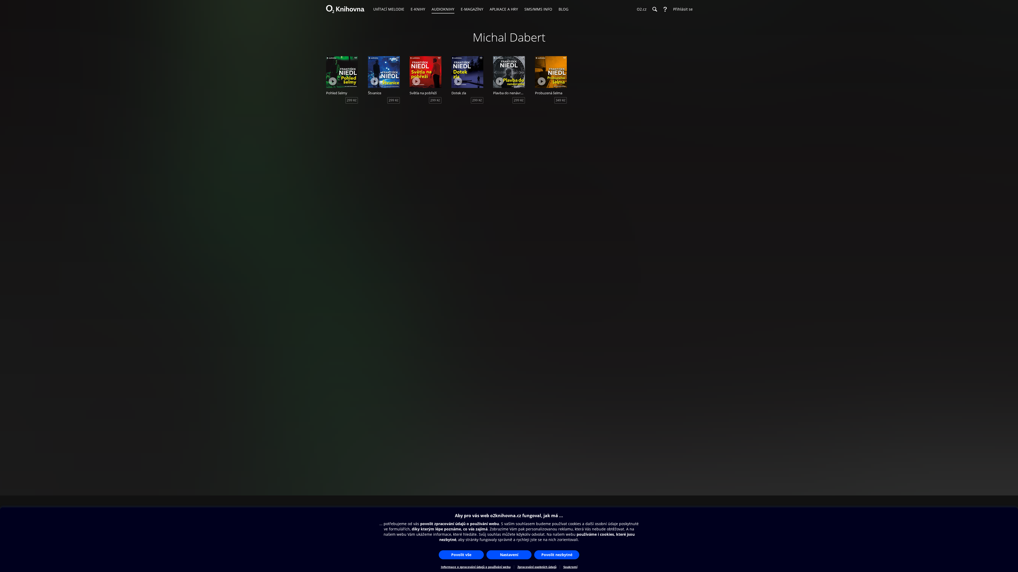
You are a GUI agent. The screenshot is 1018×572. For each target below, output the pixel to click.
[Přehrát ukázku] (332, 81)
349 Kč (560, 100)
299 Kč (352, 100)
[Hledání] (654, 9)
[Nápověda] (665, 9)
